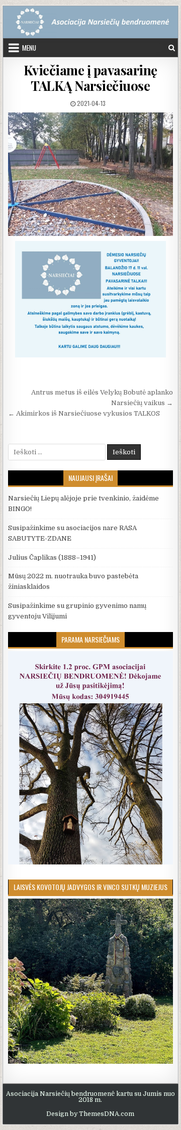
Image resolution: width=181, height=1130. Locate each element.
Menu (29, 48)
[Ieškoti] (171, 48)
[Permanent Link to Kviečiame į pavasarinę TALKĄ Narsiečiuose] (90, 174)
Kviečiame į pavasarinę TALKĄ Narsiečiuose (90, 77)
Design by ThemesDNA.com (90, 1113)
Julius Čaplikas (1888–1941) (52, 557)
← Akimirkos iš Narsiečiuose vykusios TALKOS (84, 413)
